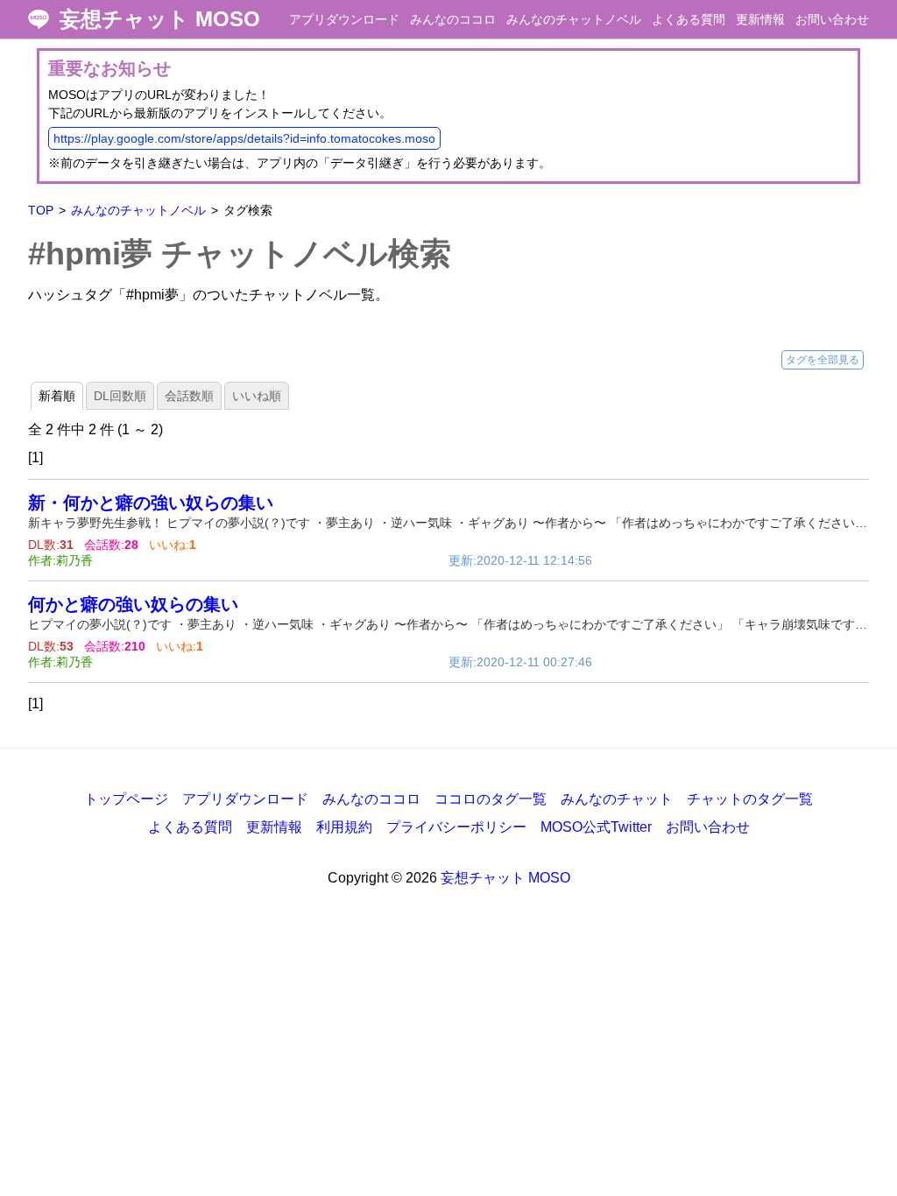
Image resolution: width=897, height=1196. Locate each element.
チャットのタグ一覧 (750, 798)
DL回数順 (120, 396)
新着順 (57, 396)
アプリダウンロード (344, 19)
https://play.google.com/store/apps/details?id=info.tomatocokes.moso (244, 138)
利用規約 (344, 827)
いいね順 (256, 396)
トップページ (126, 798)
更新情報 (760, 19)
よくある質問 (688, 19)
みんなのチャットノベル (573, 19)
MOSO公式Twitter (596, 827)
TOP (40, 210)
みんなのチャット (617, 798)
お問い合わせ (832, 19)
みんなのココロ (453, 19)
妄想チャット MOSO (160, 19)
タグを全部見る (822, 360)
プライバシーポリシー (456, 827)
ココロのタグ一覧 (490, 798)
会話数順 (189, 396)
